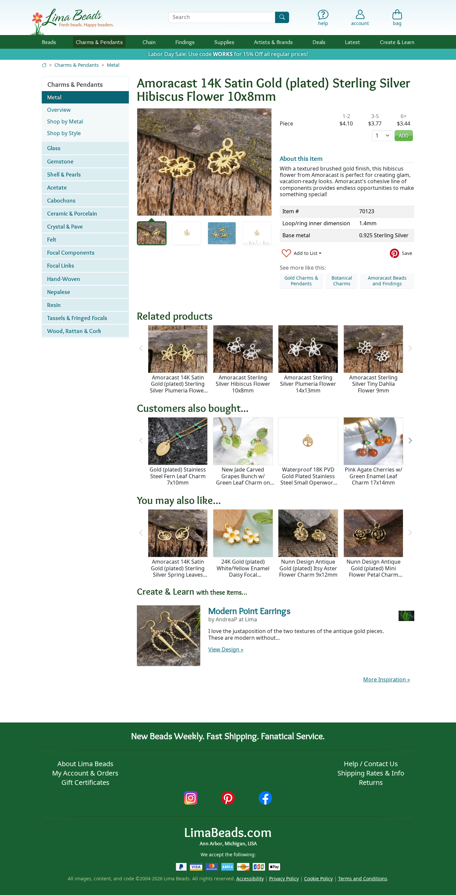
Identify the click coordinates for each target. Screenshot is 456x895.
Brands (273, 41)
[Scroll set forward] (410, 440)
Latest (352, 41)
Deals (318, 41)
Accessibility (250, 878)
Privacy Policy (284, 878)
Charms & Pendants (76, 65)
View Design (225, 649)
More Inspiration (386, 679)
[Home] (44, 65)
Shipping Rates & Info (370, 773)
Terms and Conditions (362, 878)
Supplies (224, 41)
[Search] (282, 17)
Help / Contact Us (371, 763)
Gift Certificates (85, 782)
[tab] (152, 233)
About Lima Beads (85, 763)
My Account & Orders (85, 773)
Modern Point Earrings (249, 610)
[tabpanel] (204, 162)
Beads (49, 41)
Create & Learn (397, 41)
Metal (113, 65)
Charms (99, 41)
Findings (185, 41)
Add (404, 135)
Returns (371, 782)
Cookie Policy (318, 878)
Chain (149, 41)
